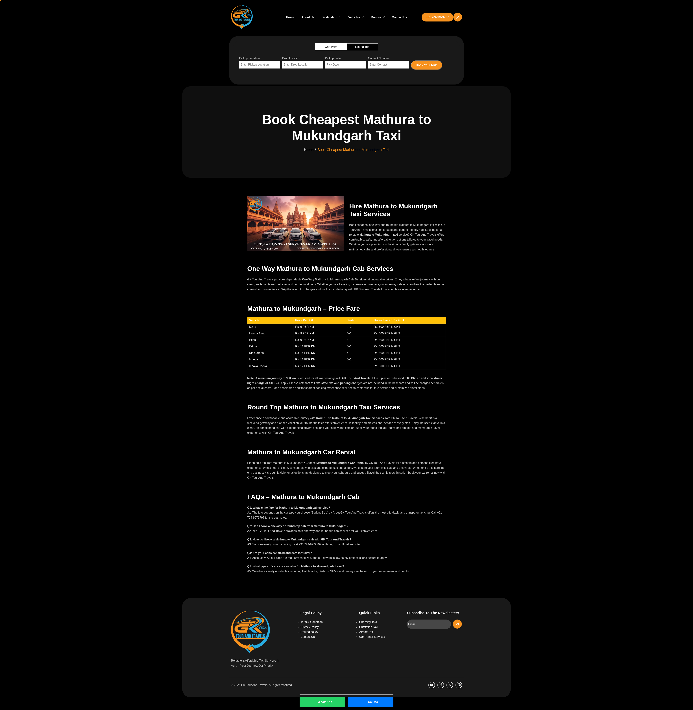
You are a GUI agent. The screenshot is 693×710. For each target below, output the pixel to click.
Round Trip (362, 46)
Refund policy (309, 631)
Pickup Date (333, 58)
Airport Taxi (366, 631)
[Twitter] (449, 685)
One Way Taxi (368, 622)
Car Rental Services (372, 636)
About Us (307, 17)
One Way (331, 46)
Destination (329, 17)
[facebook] (440, 685)
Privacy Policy (309, 627)
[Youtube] (431, 685)
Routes (376, 17)
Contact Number (378, 58)
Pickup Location (249, 58)
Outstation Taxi (368, 627)
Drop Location (291, 58)
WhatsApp (325, 701)
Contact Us (399, 17)
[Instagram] (459, 685)
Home (290, 17)
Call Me (373, 701)
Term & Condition (311, 622)
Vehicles (354, 17)
